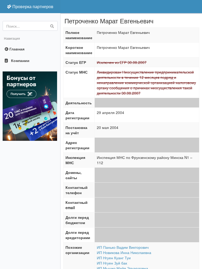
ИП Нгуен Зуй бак (112, 263)
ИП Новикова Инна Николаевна (124, 252)
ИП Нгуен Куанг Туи (114, 257)
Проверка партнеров (32, 6)
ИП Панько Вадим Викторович (123, 247)
